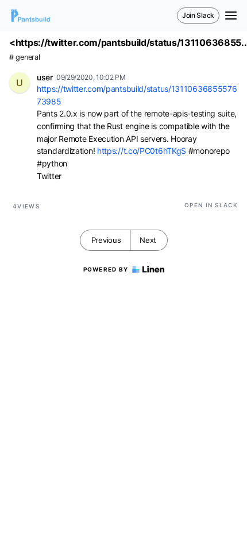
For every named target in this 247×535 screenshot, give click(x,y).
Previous (106, 240)
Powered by (106, 269)
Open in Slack (211, 204)
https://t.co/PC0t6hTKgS (141, 151)
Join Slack (198, 15)
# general (24, 57)
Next (148, 240)
